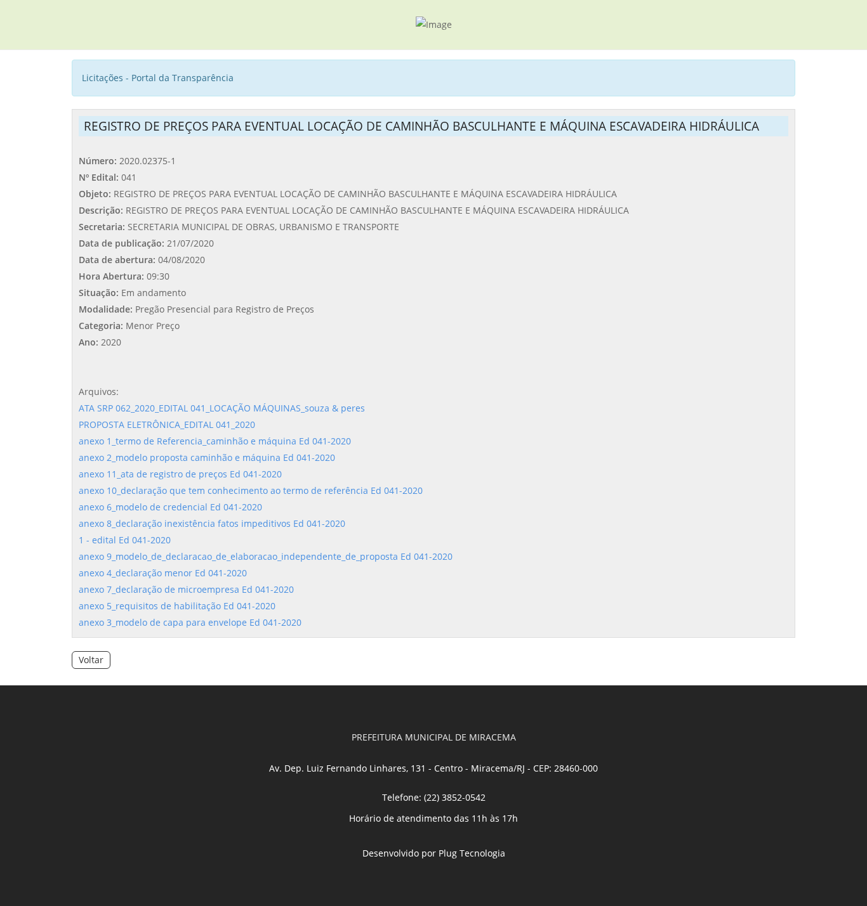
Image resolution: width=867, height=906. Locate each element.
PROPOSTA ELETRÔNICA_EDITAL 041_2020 (167, 424)
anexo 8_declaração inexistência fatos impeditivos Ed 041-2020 (212, 523)
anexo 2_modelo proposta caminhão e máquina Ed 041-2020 (207, 457)
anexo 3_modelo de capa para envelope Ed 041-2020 (190, 622)
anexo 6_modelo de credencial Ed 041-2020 (170, 507)
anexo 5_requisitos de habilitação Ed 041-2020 (177, 606)
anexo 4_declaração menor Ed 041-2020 (163, 573)
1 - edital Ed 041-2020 (125, 540)
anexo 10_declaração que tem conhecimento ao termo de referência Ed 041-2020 (251, 490)
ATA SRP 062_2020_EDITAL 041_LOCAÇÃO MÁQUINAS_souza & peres (222, 408)
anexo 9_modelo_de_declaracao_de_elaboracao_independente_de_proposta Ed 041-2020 (266, 556)
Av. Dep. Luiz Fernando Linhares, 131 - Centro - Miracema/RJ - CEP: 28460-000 (433, 768)
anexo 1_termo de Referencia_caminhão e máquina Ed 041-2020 (215, 441)
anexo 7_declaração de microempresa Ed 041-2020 (186, 589)
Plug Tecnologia (472, 853)
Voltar (91, 660)
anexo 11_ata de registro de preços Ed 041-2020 (180, 474)
